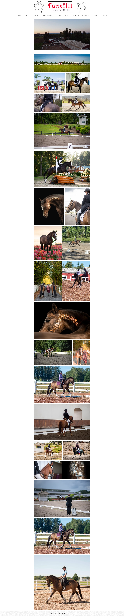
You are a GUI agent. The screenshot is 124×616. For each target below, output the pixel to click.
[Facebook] (119, 304)
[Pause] (37, 47)
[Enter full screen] (87, 47)
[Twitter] (119, 308)
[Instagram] (119, 312)
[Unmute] (40, 47)
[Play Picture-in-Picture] (83, 47)
